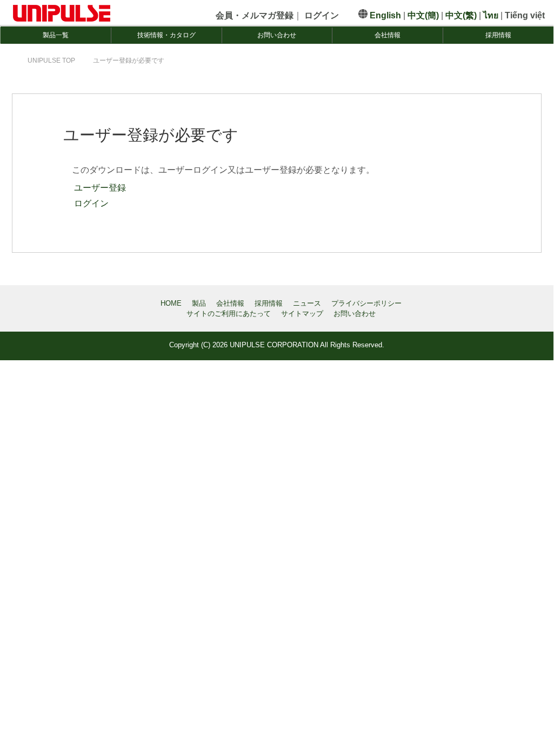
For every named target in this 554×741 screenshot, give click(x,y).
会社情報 (388, 35)
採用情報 (498, 35)
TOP (51, 60)
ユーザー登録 (99, 187)
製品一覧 (56, 35)
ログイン (90, 203)
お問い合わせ (276, 35)
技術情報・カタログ (166, 35)
